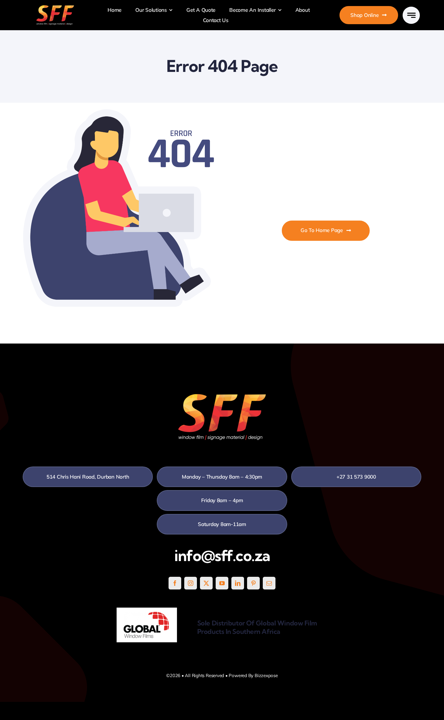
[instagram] (190, 583)
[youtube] (222, 583)
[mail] (269, 583)
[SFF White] (55, 7)
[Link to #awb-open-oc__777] (411, 15)
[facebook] (175, 583)
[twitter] (206, 583)
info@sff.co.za (222, 555)
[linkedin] (237, 583)
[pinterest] (253, 583)
